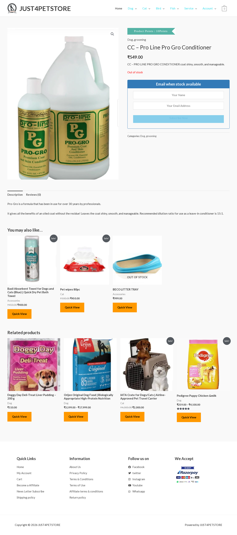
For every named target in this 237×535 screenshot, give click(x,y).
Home (118, 8)
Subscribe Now (178, 118)
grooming (140, 39)
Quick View (19, 313)
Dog (130, 39)
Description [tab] (15, 194)
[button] (112, 34)
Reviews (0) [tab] (33, 194)
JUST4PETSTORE (45, 8)
